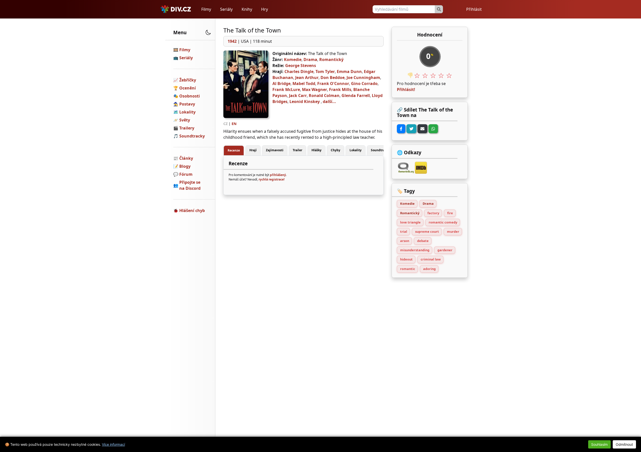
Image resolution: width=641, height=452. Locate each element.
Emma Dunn (349, 71)
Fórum (186, 174)
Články (186, 158)
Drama (310, 59)
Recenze (234, 150)
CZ (225, 123)
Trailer (297, 150)
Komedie (292, 59)
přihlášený (278, 175)
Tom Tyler (325, 71)
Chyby (335, 150)
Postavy (187, 104)
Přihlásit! (406, 89)
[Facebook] (401, 128)
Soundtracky (192, 136)
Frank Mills (340, 89)
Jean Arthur (306, 77)
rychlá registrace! (271, 179)
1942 (232, 41)
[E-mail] (422, 128)
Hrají (253, 150)
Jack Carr (298, 95)
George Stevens (300, 65)
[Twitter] (411, 128)
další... (329, 101)
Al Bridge (281, 83)
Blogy (185, 166)
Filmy (206, 9)
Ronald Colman (324, 95)
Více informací (113, 444)
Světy (184, 120)
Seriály (226, 9)
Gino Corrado (364, 83)
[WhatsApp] (433, 128)
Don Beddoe (332, 77)
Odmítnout (624, 444)
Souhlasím (599, 444)
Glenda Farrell (356, 95)
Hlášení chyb (192, 210)
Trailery (186, 128)
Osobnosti (189, 96)
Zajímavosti (274, 150)
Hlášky (316, 150)
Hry (264, 9)
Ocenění (187, 88)
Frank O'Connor (333, 83)
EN (234, 123)
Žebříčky (187, 80)
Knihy (247, 9)
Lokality (187, 112)
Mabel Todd (303, 83)
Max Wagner (314, 89)
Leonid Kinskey (304, 101)
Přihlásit (474, 9)
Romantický (331, 59)
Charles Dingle (298, 71)
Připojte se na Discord (190, 185)
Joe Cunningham (363, 77)
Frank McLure (286, 89)
